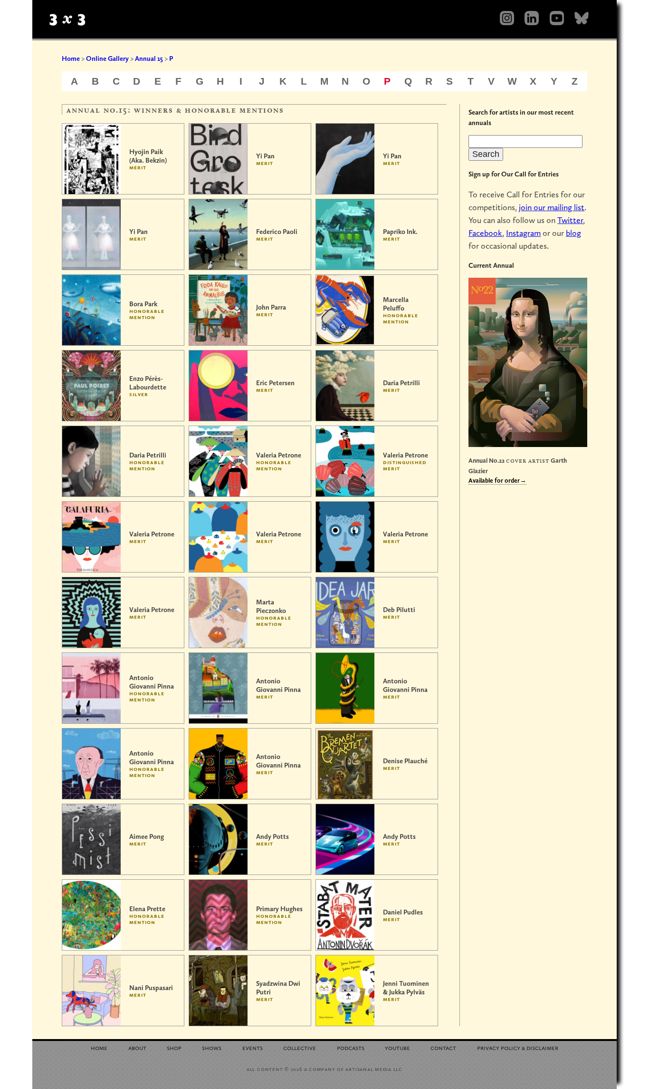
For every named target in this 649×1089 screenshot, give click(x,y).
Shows (211, 1047)
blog (573, 233)
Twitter (570, 220)
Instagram (523, 233)
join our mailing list (551, 207)
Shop (174, 1047)
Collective (299, 1047)
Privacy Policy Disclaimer (517, 1047)
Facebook (485, 233)
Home (71, 58)
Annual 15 (149, 58)
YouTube (397, 1047)
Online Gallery (107, 58)
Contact (443, 1047)
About (137, 1047)
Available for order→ (497, 480)
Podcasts (350, 1047)
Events (252, 1047)
